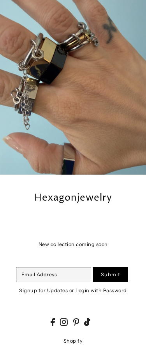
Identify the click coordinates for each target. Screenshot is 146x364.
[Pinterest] (76, 322)
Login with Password (101, 290)
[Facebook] (53, 322)
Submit (110, 274)
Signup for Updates (43, 290)
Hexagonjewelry (73, 198)
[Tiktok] (87, 322)
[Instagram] (64, 322)
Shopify (73, 341)
